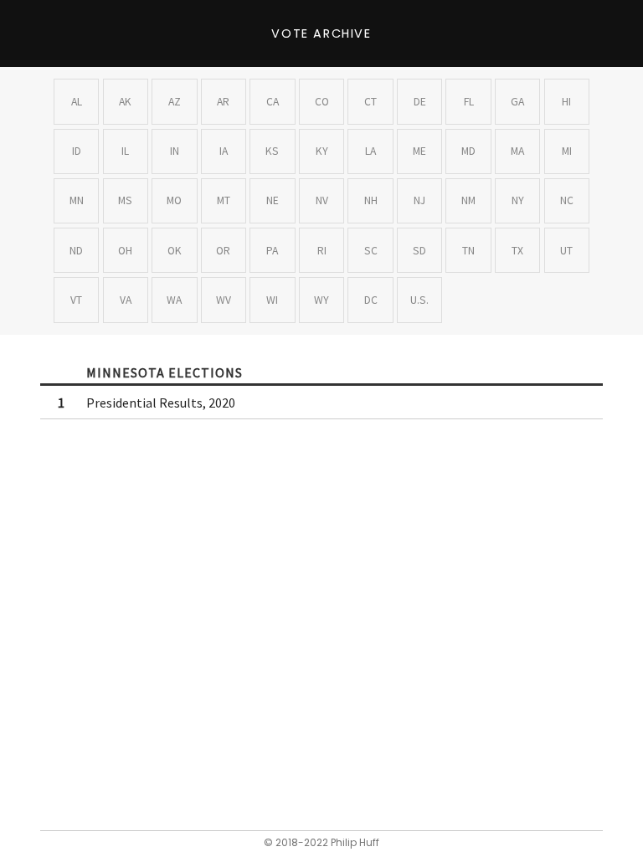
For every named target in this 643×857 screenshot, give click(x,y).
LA (370, 151)
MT (223, 200)
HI (566, 102)
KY (322, 151)
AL (76, 102)
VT (76, 300)
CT (370, 102)
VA (125, 300)
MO (174, 200)
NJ (419, 200)
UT (566, 251)
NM (468, 200)
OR (223, 251)
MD (468, 151)
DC (371, 300)
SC (371, 251)
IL (125, 151)
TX (517, 251)
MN (76, 200)
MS (125, 200)
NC (567, 200)
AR (223, 102)
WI (272, 300)
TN (468, 251)
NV (322, 200)
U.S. (419, 300)
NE (272, 200)
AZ (174, 102)
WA (174, 300)
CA (272, 102)
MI (567, 151)
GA (517, 102)
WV (223, 300)
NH (371, 200)
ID (76, 151)
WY (321, 300)
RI (322, 251)
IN (174, 151)
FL (469, 102)
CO (322, 102)
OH (125, 251)
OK (174, 251)
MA (517, 151)
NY (518, 200)
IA (223, 151)
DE (420, 102)
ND (76, 251)
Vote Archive (321, 33)
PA (272, 251)
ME (419, 151)
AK (125, 102)
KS (272, 151)
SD (419, 251)
